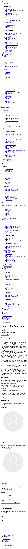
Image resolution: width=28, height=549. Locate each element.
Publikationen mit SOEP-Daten (13, 92)
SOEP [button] (4, 56)
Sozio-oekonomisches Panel (15, 20)
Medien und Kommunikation (12, 66)
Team (7, 74)
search (2, 1)
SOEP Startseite (9, 62)
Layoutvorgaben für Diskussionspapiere (12, 403)
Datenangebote (9, 36)
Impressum (5, 540)
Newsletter (3, 505)
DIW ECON (6, 536)
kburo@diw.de (6, 448)
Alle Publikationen (7, 52)
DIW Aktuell (9, 41)
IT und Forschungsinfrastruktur (18, 445)
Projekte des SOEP (10, 91)
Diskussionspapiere (10, 46)
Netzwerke (8, 97)
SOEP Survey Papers (11, 51)
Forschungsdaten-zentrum (12, 84)
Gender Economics (10, 25)
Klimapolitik (9, 13)
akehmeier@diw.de (7, 489)
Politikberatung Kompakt (12, 47)
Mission (8, 73)
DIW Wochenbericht (11, 38)
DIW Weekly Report (11, 39)
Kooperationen (9, 93)
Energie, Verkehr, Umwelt (12, 11)
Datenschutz (6, 541)
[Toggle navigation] (6, 1)
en (1, 106)
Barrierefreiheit (6, 539)
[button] (3, 1)
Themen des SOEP (10, 89)
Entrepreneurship (10, 26)
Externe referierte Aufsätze (12, 45)
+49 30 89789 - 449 (7, 447)
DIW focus (8, 42)
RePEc (24, 393)
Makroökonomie (10, 9)
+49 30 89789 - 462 (7, 488)
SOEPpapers (9, 50)
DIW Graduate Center (8, 535)
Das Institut (8, 96)
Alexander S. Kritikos (11, 383)
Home (4, 329)
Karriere (8, 100)
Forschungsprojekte (10, 34)
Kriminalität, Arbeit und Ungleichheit (14, 10)
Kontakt (8, 77)
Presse (4, 55)
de (6, 203)
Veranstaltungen (7, 54)
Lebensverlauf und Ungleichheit (13, 27)
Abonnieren (17, 502)
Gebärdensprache (7, 318)
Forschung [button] (5, 3)
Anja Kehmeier (14, 386)
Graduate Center (10, 98)
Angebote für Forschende (12, 82)
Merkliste (9, 218)
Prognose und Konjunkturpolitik (13, 33)
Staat (7, 15)
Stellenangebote (9, 76)
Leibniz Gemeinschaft (8, 534)
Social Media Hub (10, 102)
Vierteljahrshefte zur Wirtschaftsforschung (15, 43)
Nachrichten (9, 63)
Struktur (8, 72)
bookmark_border (5, 107)
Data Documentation (11, 48)
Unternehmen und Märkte (12, 14)
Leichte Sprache (7, 319)
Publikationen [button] (6, 37)
